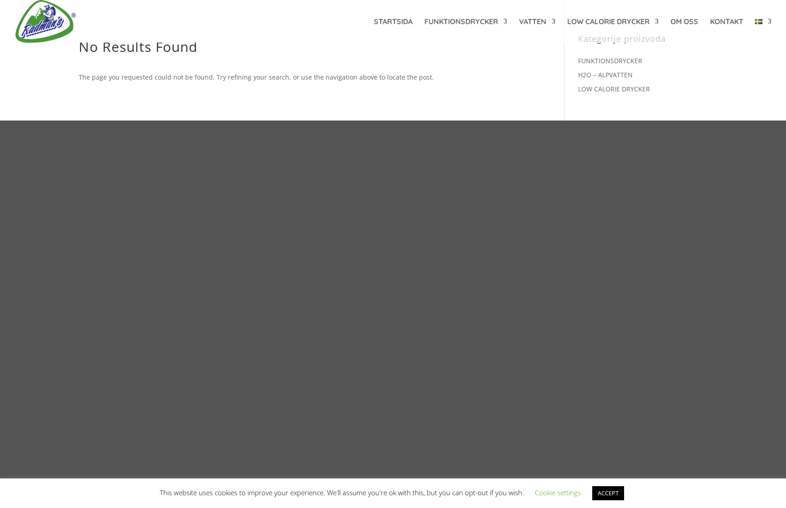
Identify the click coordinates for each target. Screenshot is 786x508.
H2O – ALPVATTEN (605, 74)
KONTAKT (726, 22)
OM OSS (684, 22)
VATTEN (532, 22)
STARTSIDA (393, 22)
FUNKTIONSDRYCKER (461, 22)
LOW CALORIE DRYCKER (608, 22)
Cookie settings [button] (558, 492)
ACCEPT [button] (608, 493)
